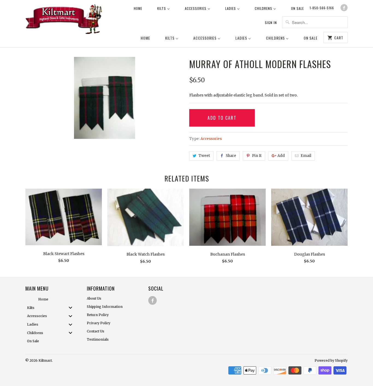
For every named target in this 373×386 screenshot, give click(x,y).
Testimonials (98, 339)
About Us (94, 298)
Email (306, 155)
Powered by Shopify (331, 360)
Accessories (211, 138)
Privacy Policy (98, 323)
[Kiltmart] (63, 20)
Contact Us (95, 331)
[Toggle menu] (72, 308)
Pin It (257, 155)
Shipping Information (105, 307)
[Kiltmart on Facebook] (344, 7)
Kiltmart (45, 360)
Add (281, 155)
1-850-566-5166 (322, 7)
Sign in (271, 22)
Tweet (204, 155)
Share (231, 155)
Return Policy (98, 315)
